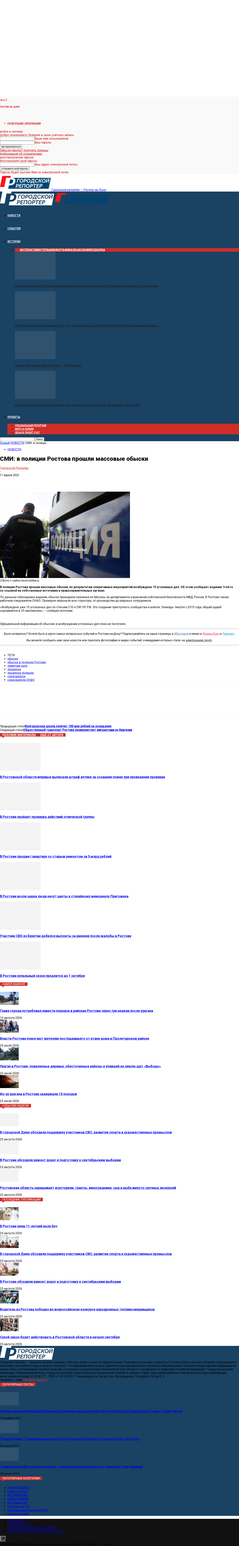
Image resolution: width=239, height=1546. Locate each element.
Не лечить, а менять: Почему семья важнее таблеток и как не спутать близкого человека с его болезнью (86, 286)
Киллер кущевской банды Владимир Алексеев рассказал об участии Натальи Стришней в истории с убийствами (91, 1411)
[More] (59, 481)
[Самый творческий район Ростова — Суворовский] (35, 358)
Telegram (228, 634)
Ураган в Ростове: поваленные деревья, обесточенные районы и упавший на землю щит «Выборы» (80, 1066)
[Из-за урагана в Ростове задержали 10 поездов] (9, 1087)
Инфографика (62, 250)
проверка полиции (20, 673)
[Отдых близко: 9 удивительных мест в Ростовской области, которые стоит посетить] (9, 1432)
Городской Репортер (14, 468)
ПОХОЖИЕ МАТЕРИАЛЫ (19, 735)
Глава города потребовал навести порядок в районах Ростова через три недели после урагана (76, 1011)
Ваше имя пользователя (51, 138)
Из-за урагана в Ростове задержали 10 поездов (38, 1094)
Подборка (97, 250)
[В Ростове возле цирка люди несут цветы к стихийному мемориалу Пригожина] (20, 889)
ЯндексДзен (211, 634)
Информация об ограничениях (21, 154)
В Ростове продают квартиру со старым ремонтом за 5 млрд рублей (55, 856)
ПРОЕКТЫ (13, 417)
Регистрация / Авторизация (24, 123)
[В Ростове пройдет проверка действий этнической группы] (20, 809)
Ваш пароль (43, 142)
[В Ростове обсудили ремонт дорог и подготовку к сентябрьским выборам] (9, 1153)
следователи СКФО (21, 680)
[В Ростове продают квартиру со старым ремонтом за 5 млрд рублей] (20, 849)
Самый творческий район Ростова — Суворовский (48, 365)
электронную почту (199, 640)
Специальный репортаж (30, 425)
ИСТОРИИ (13, 241)
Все (17, 250)
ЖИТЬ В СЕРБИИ (24, 429)
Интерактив (29, 250)
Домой (5, 443)
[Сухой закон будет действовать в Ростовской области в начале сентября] (9, 1330)
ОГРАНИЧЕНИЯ (18, 1524)
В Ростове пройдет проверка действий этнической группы (47, 817)
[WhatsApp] (32, 481)
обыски (12, 658)
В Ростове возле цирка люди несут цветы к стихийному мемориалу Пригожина (64, 896)
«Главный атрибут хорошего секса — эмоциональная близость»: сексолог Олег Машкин (71, 1467)
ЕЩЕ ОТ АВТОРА (51, 735)
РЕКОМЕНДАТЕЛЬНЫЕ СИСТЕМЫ (31, 1527)
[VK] (6, 481)
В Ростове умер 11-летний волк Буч (28, 1226)
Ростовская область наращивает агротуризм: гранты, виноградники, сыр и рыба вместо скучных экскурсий (88, 1188)
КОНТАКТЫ (15, 1520)
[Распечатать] (46, 481)
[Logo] (27, 204)
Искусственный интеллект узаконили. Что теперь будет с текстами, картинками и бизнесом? (77, 405)
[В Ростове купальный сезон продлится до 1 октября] (20, 968)
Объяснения (81, 250)
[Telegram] (19, 481)
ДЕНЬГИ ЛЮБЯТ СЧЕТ (27, 432)
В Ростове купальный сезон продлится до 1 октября (42, 976)
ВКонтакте (181, 634)
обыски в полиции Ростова (26, 662)
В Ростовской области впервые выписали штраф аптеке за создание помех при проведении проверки (82, 777)
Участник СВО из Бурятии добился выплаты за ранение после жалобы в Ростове (65, 936)
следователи (16, 676)
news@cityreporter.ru (35, 1380)
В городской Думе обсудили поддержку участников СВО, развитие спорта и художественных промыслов (86, 1132)
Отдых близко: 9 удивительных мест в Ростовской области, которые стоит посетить (69, 1439)
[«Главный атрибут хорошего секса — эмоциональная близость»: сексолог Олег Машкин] (9, 1459)
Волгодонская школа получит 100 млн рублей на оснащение (68, 726)
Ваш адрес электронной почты (56, 164)
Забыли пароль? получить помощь (24, 150)
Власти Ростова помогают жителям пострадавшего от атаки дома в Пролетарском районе (74, 1038)
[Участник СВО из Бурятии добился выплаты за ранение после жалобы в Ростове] (20, 928)
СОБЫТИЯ (14, 228)
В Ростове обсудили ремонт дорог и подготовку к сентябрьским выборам (60, 1160)
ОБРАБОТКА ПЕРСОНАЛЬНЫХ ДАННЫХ (35, 1531)
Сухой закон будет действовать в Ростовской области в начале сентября (60, 1337)
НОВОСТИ (13, 215)
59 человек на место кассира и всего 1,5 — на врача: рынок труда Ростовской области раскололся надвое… (87, 325)
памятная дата (17, 666)
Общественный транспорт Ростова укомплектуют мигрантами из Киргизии (77, 730)
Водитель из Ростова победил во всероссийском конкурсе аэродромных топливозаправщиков (77, 1309)
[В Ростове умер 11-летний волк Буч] (9, 1219)
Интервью (45, 250)
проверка (14, 669)
